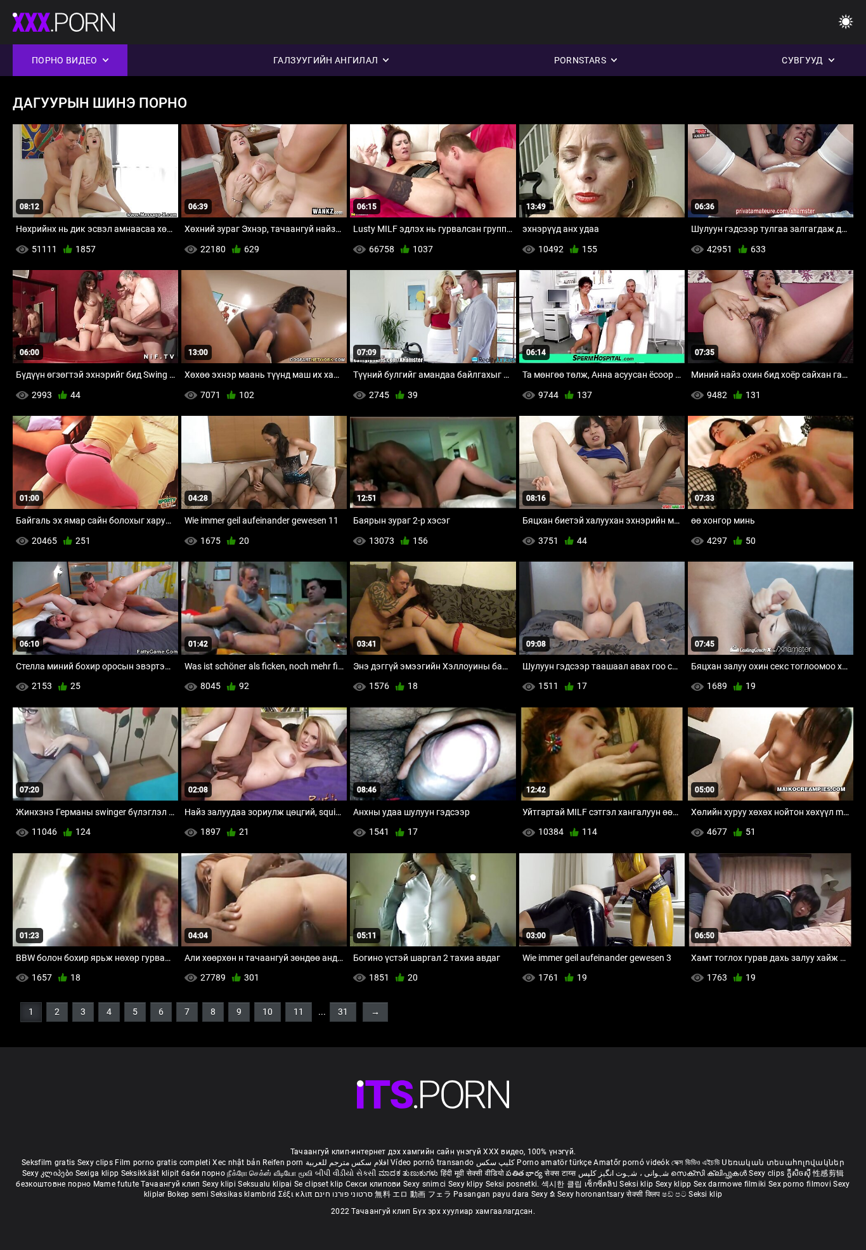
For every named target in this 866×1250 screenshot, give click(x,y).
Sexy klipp (675, 1184)
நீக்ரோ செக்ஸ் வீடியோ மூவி (270, 1173)
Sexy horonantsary (591, 1194)
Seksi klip (637, 1184)
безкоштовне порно (53, 1184)
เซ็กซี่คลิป (602, 1184)
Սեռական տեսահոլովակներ (782, 1162)
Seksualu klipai (266, 1184)
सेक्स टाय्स (561, 1173)
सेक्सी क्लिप (644, 1194)
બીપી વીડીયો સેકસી (346, 1173)
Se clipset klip (320, 1184)
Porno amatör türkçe (554, 1162)
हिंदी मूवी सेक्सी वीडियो (472, 1173)
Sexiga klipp (98, 1173)
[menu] (845, 22)
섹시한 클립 (563, 1184)
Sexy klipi (220, 1184)
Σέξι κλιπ (296, 1194)
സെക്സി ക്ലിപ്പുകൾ (710, 1173)
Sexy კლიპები (48, 1173)
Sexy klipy (467, 1184)
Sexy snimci (425, 1184)
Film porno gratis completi (162, 1162)
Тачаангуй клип (171, 1184)
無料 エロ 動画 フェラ (413, 1194)
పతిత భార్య (525, 1173)
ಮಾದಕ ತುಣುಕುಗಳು (409, 1173)
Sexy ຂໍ (544, 1194)
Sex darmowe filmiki (730, 1184)
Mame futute (116, 1184)
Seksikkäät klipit (151, 1173)
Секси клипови (374, 1184)
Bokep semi (188, 1194)
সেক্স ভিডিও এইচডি (695, 1162)
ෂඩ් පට (675, 1194)
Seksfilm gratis (48, 1162)
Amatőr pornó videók (631, 1162)
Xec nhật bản (236, 1162)
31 (343, 1012)
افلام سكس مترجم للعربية (347, 1162)
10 (267, 1012)
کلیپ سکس (495, 1162)
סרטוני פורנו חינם (343, 1194)
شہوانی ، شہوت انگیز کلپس (624, 1173)
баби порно (203, 1173)
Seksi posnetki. (513, 1184)
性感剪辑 (828, 1173)
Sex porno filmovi (799, 1184)
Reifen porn (282, 1162)
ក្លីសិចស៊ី (800, 1173)
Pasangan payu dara (492, 1194)
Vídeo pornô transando (432, 1162)
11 (299, 1012)
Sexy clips (96, 1162)
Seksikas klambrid (244, 1194)
